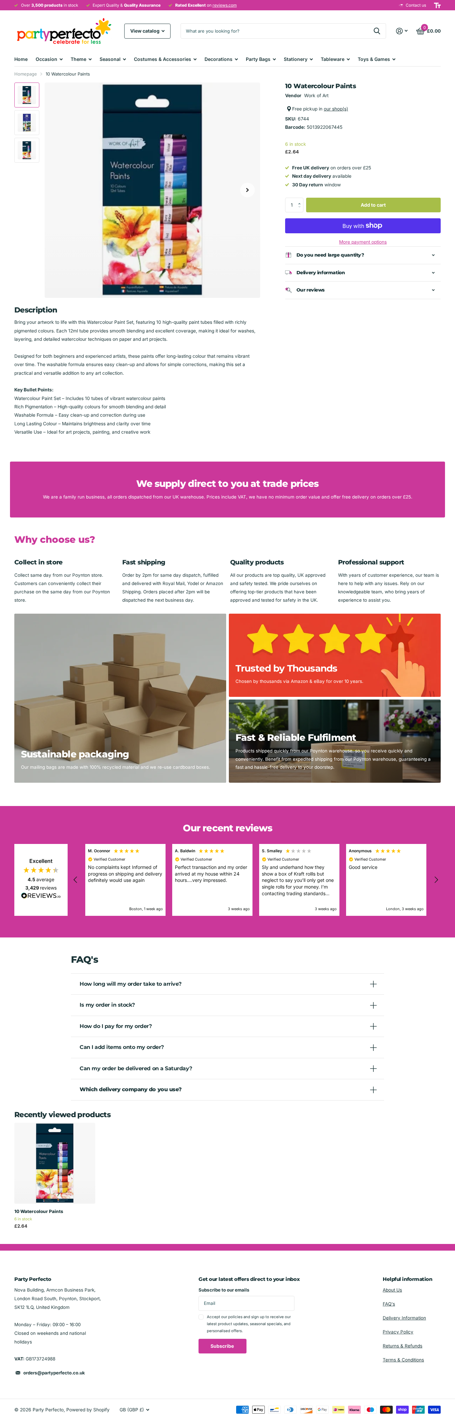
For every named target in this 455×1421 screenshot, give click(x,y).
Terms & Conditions (403, 1359)
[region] (256, 879)
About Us (392, 1290)
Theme (78, 59)
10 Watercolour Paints (38, 1211)
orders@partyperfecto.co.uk (54, 1372)
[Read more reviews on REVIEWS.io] (41, 898)
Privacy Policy (398, 1331)
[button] (301, 199)
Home (21, 59)
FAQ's (389, 1304)
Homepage (25, 74)
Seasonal (110, 59)
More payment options (363, 241)
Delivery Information (404, 1317)
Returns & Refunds (402, 1345)
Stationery (295, 59)
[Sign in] (402, 31)
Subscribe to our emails (224, 1290)
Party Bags (258, 59)
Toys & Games (374, 59)
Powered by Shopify (88, 1409)
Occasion (46, 59)
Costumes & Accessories (162, 59)
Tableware (332, 59)
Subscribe (223, 1346)
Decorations (218, 59)
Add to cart (373, 204)
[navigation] (26, 95)
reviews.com (225, 5)
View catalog (145, 31)
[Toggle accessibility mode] (437, 5)
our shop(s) (336, 108)
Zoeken (377, 31)
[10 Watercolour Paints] (54, 1163)
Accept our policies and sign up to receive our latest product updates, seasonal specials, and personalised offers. (249, 1324)
